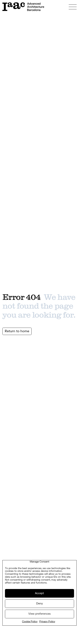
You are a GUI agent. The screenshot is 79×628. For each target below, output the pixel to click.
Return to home (17, 331)
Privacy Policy (47, 621)
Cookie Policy (29, 621)
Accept (39, 593)
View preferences (39, 614)
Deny (39, 603)
